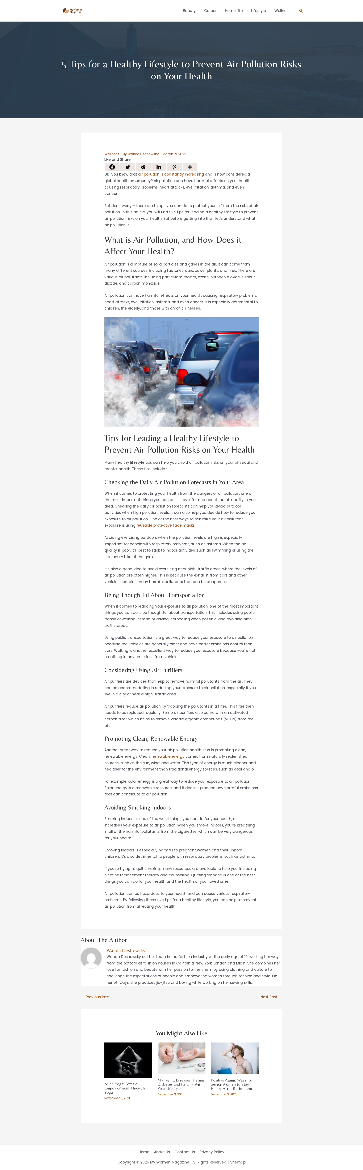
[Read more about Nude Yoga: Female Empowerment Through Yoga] (128, 1060)
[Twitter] (127, 167)
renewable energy (167, 756)
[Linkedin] (158, 167)
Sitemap (238, 1162)
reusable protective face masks (166, 525)
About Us (162, 1151)
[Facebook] (112, 167)
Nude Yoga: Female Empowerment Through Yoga (124, 1088)
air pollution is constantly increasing (171, 174)
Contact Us (185, 1151)
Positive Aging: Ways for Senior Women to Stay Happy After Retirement (231, 1084)
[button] (301, 10)
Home (144, 1151)
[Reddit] (143, 167)
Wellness (111, 154)
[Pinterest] (174, 167)
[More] (190, 167)
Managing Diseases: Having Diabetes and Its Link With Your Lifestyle (181, 1084)
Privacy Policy (212, 1151)
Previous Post (95, 997)
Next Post (271, 997)
